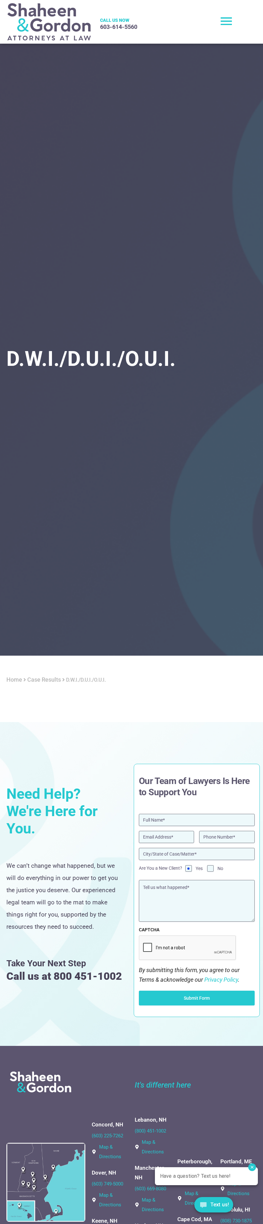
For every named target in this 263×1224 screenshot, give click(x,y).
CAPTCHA (149, 929)
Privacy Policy (221, 979)
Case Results (44, 679)
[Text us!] (214, 1206)
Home (14, 679)
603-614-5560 (118, 26)
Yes (199, 868)
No (220, 868)
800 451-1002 (88, 976)
